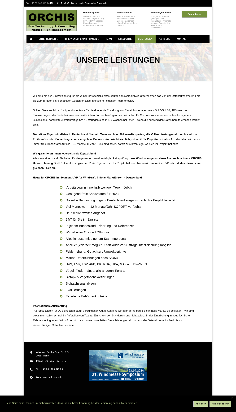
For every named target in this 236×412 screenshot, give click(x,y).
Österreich (90, 3)
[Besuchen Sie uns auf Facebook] (62, 3)
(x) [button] (232, 398)
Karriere (164, 39)
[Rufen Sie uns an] (28, 3)
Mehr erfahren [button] (129, 403)
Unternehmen (48, 39)
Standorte (125, 39)
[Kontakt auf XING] (69, 3)
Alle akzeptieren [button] (220, 403)
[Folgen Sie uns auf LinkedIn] (59, 3)
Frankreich (101, 3)
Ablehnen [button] (201, 403)
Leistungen (145, 39)
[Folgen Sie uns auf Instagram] (65, 3)
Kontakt (182, 39)
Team (109, 39)
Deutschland (194, 14)
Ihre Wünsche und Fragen (81, 39)
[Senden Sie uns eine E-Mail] (52, 3)
